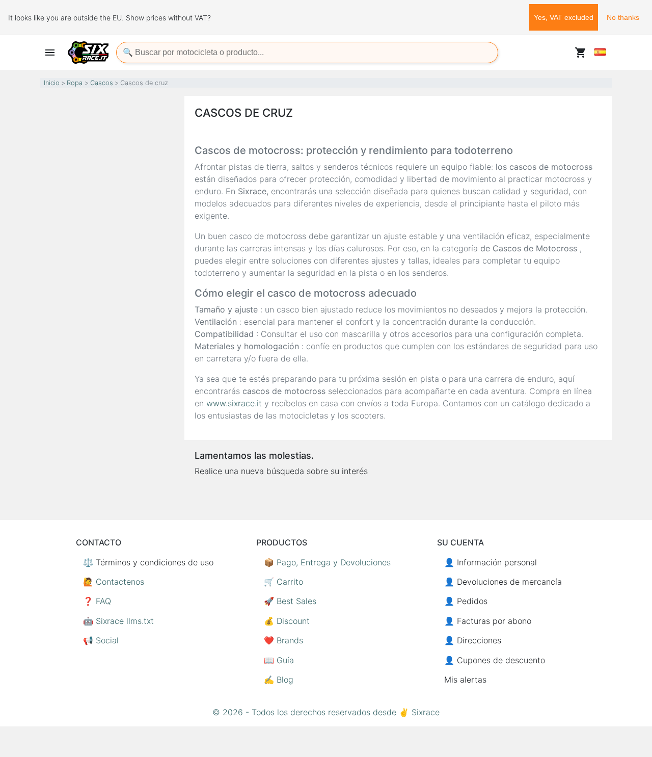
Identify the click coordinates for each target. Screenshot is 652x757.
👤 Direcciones (472, 640)
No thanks (623, 17)
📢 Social (101, 640)
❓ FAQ (97, 601)
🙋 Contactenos (113, 582)
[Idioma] (600, 52)
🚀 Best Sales (290, 601)
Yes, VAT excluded (563, 17)
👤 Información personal (490, 562)
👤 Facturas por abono (487, 621)
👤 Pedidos (465, 601)
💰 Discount (287, 621)
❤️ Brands (283, 640)
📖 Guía (279, 660)
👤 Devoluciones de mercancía (503, 582)
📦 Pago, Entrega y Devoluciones (327, 562)
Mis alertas (465, 679)
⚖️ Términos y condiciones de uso (148, 562)
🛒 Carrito (283, 582)
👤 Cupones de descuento (494, 660)
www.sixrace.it (234, 403)
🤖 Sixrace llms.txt (118, 621)
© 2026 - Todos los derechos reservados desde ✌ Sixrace (326, 712)
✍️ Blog (278, 679)
